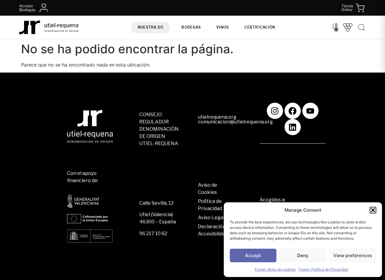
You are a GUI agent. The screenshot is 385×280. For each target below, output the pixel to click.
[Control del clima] (335, 27)
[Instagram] (275, 111)
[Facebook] (293, 111)
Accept (253, 255)
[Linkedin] (293, 127)
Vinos (222, 27)
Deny (303, 255)
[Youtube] (310, 111)
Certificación (259, 27)
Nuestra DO (150, 27)
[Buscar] (361, 27)
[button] (373, 210)
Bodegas (191, 27)
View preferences (352, 255)
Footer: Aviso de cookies (275, 269)
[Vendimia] (348, 27)
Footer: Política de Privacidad (323, 269)
